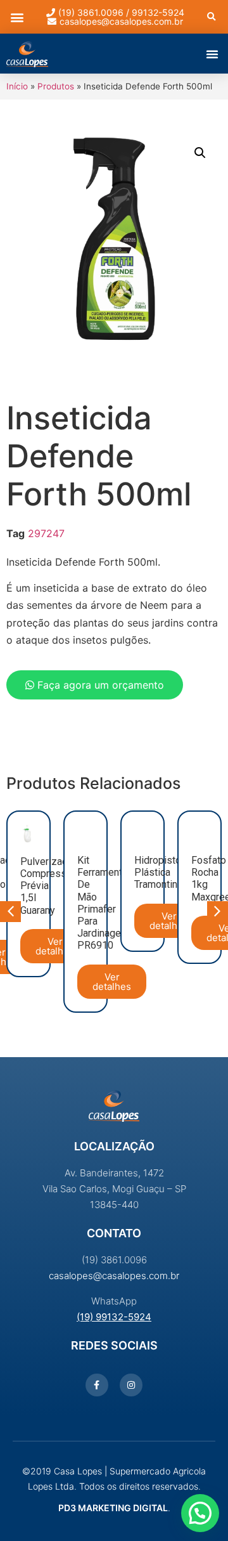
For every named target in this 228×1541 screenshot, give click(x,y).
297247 (46, 533)
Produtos (55, 86)
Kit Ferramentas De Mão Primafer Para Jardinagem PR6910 (105, 902)
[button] (16, 16)
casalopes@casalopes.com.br (114, 1276)
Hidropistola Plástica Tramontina (161, 872)
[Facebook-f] (97, 1385)
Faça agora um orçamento (99, 685)
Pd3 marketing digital (113, 1507)
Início (17, 86)
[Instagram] (131, 1385)
